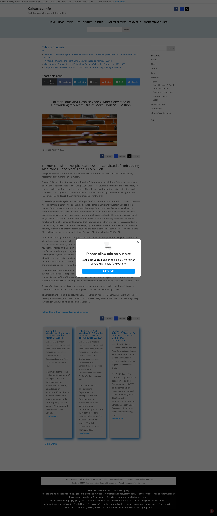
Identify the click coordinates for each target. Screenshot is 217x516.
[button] (108, 271)
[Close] (137, 242)
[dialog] (108, 258)
